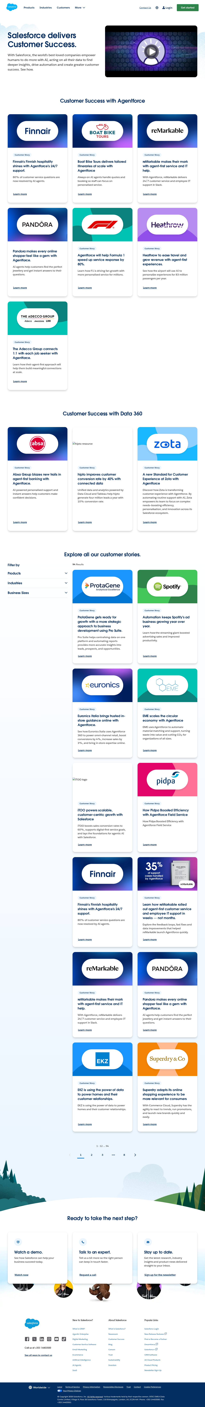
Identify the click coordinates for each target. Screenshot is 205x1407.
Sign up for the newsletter (160, 1275)
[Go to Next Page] (135, 1154)
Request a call (87, 1275)
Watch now (21, 1275)
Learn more (20, 194)
